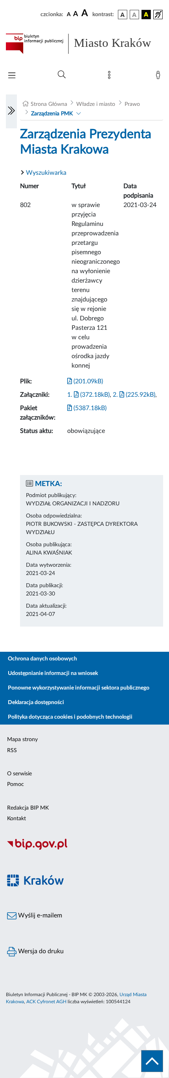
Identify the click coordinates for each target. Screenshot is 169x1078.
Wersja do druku (40, 951)
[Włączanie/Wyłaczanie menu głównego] (12, 76)
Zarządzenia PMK (52, 113)
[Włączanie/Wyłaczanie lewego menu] (11, 111)
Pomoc (15, 784)
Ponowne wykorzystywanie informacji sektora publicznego (78, 688)
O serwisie (19, 774)
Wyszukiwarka (46, 173)
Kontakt (16, 818)
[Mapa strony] (111, 77)
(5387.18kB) (89, 408)
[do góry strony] (152, 1061)
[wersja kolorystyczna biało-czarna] (134, 14)
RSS (12, 750)
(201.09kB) (87, 381)
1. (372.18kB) (88, 395)
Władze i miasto (95, 104)
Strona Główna (49, 104)
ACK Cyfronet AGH (46, 1001)
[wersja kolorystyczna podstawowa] (123, 14)
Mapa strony (22, 739)
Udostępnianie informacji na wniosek (53, 673)
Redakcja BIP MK (28, 808)
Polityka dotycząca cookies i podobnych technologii (70, 717)
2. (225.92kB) (134, 395)
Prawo (132, 104)
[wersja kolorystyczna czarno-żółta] (146, 14)
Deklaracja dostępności (36, 702)
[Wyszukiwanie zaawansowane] (62, 75)
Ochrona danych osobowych (42, 659)
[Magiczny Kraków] (84, 885)
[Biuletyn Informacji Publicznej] (84, 848)
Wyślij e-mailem (39, 915)
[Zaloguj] (159, 77)
